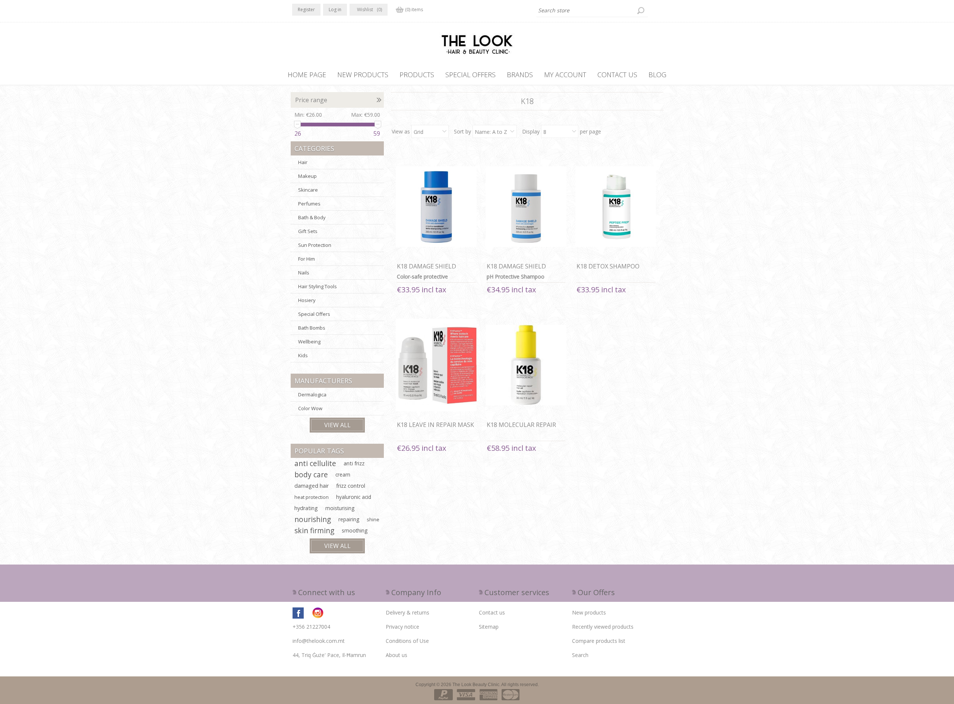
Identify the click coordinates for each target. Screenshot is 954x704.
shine (373, 519)
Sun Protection (314, 245)
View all (337, 425)
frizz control (350, 485)
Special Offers (314, 314)
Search (580, 655)
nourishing (312, 519)
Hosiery (307, 300)
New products (589, 612)
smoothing (354, 530)
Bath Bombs (311, 327)
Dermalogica (312, 394)
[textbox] (592, 10)
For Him (306, 258)
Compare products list (598, 640)
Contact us (492, 612)
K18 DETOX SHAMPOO (607, 266)
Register (306, 9)
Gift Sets (308, 231)
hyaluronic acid (353, 496)
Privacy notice (402, 626)
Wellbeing (309, 341)
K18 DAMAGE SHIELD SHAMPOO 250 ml (516, 270)
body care (311, 474)
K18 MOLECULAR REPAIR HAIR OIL (521, 429)
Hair (302, 162)
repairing (348, 519)
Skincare (308, 189)
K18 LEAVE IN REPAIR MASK (435, 425)
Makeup (307, 176)
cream (342, 474)
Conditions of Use (407, 640)
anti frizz (354, 463)
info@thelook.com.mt (319, 640)
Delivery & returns (407, 612)
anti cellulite (315, 463)
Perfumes (309, 203)
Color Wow (310, 408)
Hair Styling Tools (317, 286)
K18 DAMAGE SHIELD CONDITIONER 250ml (427, 270)
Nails (303, 272)
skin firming (314, 530)
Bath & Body (312, 217)
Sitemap (489, 626)
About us (396, 655)
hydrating (306, 508)
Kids (303, 355)
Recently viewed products (603, 626)
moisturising (339, 508)
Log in (335, 9)
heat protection (311, 497)
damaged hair (311, 485)
